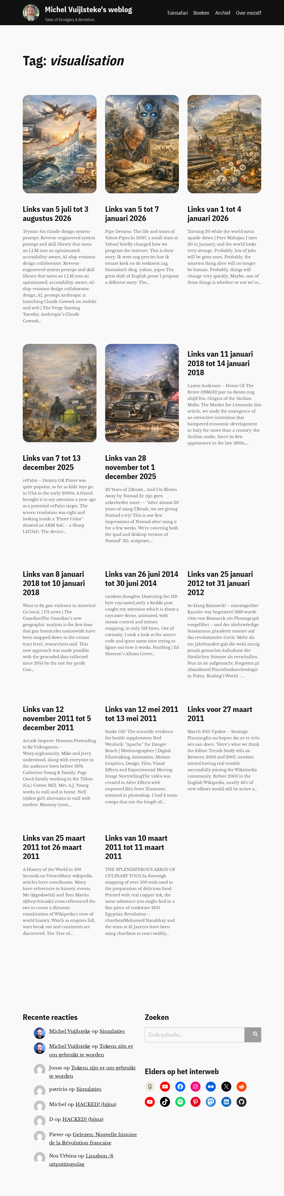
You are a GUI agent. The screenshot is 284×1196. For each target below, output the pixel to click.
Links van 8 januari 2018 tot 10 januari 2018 (54, 583)
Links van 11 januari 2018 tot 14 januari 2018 (220, 363)
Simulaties (112, 1031)
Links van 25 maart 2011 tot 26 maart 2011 (54, 847)
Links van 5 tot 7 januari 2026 (132, 214)
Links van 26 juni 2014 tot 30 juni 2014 (141, 579)
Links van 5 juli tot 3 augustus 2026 (55, 214)
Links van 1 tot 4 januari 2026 (214, 214)
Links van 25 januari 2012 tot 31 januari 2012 (220, 583)
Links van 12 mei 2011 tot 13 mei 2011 (141, 714)
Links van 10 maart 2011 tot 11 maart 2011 (136, 847)
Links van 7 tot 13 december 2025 (52, 463)
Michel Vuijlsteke (69, 1031)
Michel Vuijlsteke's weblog (88, 9)
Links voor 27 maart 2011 (219, 714)
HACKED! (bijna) (95, 1104)
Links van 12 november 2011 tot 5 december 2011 (57, 718)
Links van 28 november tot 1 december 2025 (130, 467)
